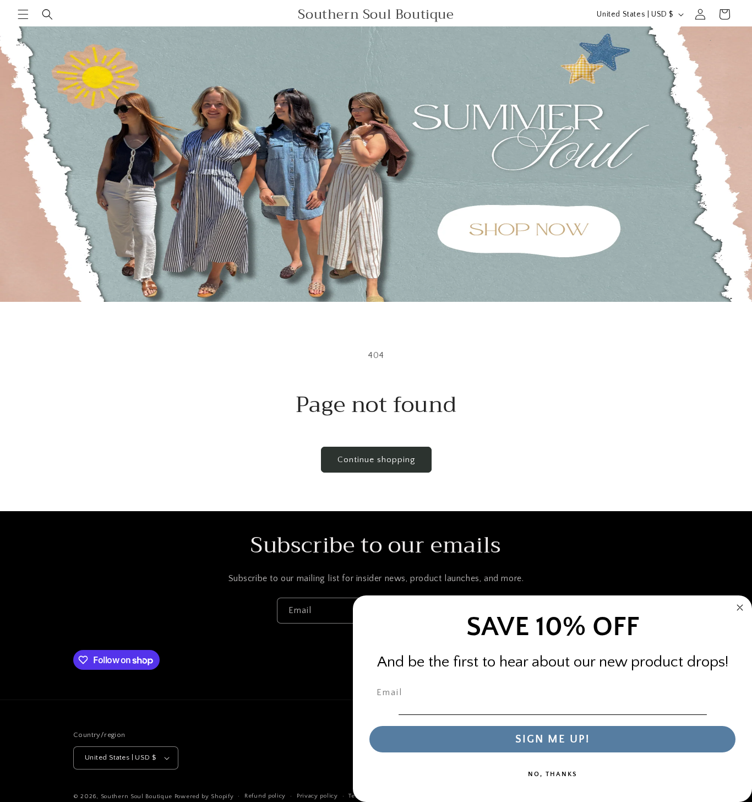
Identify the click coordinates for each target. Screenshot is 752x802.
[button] (23, 14)
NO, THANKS (552, 774)
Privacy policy (317, 796)
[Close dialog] (739, 607)
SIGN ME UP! (552, 739)
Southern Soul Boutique (138, 796)
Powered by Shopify (204, 796)
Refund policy (265, 796)
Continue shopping (376, 459)
